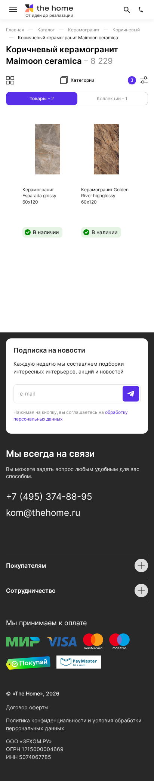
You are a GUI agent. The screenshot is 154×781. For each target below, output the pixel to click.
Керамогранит (84, 29)
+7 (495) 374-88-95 (49, 496)
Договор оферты (27, 707)
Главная (15, 29)
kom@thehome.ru (43, 512)
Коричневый (126, 29)
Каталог (46, 29)
